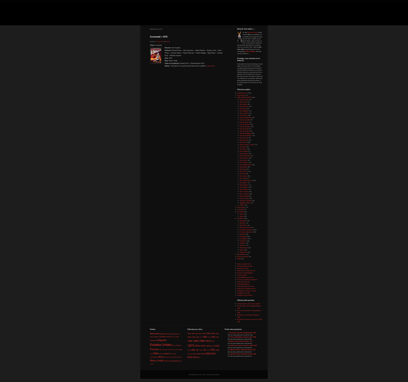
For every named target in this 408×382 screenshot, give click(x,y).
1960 (197, 337)
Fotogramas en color (243, 293)
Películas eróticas (242, 257)
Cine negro (243, 178)
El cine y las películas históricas (247, 280)
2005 (203, 353)
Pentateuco (243, 241)
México (161, 356)
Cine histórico (244, 162)
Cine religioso (244, 187)
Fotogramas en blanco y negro (246, 291)
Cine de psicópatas (245, 135)
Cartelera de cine (242, 93)
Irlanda (180, 349)
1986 (192, 349)
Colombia (168, 337)
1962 (204, 336)
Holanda (165, 349)
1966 (189, 340)
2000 (191, 354)
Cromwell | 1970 (158, 36)
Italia (155, 353)
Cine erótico (243, 149)
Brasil (179, 334)
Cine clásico (243, 115)
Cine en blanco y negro (247, 144)
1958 (189, 337)
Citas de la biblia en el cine (245, 286)
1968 (195, 341)
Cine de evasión (244, 124)
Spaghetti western (245, 203)
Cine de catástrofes (246, 118)
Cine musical (244, 176)
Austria (175, 334)
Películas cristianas (246, 200)
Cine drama (243, 142)
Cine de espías (244, 122)
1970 (208, 341)
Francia (154, 349)
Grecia (160, 349)
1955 (213, 333)
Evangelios (243, 236)
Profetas (242, 245)
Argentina (163, 334)
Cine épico (243, 147)
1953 (204, 333)
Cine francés (243, 160)
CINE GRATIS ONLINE (244, 97)
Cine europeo (244, 153)
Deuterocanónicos (245, 227)
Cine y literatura (244, 194)
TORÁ (239, 259)
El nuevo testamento (246, 232)
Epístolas (242, 234)
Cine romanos (244, 189)
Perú (171, 357)
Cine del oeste (244, 140)
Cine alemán (243, 104)
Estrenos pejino (244, 198)
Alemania (154, 333)
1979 (216, 345)
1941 (199, 334)
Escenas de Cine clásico (244, 295)
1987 (197, 350)
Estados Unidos (161, 344)
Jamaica (161, 354)
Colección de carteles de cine (246, 288)
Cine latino (243, 169)
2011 (199, 357)
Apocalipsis (243, 221)
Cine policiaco (244, 185)
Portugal (179, 357)
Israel (151, 354)
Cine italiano (243, 167)
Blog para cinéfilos (252, 32)
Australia (169, 334)
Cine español (244, 151)
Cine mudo (243, 174)
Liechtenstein (154, 357)
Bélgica (156, 337)
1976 (208, 345)
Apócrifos (242, 223)
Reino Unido (156, 360)
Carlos (168, 41)
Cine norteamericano (246, 180)
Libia (174, 354)
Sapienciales (243, 252)
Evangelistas (244, 239)
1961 (200, 337)
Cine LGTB (240, 209)
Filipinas (178, 345)
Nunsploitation (241, 254)
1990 (201, 350)
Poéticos (242, 243)
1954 (208, 333)
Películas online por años (245, 266)
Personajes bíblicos (243, 284)
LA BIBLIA (240, 218)
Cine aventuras (244, 106)
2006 (208, 353)
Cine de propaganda (246, 133)
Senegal (170, 361)
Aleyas (242, 214)
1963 (209, 337)
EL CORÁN (240, 212)
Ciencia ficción (244, 100)
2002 (198, 354)
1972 (212, 341)
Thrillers (242, 205)
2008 (189, 357)
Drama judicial (244, 196)
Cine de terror (244, 138)
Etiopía (174, 345)
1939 (193, 334)
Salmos (242, 250)
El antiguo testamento (246, 230)
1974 (197, 345)
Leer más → (211, 66)
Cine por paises (242, 275)
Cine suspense (244, 191)
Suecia (176, 360)
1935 (189, 333)
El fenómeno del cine (243, 282)
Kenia (171, 354)
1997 (188, 354)
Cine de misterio (245, 131)
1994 (208, 350)
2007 (213, 353)
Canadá (162, 336)
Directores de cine (242, 268)
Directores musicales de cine (246, 271)
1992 (204, 350)
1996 (217, 350)
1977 (212, 346)
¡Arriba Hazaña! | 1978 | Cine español (248, 304)
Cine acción (243, 102)
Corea (173, 337)
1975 (202, 345)
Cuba (177, 337)
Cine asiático (241, 95)
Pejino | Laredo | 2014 (243, 264)
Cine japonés (241, 207)
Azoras (242, 216)
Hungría (176, 349)
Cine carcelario (244, 113)
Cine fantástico (244, 158)
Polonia (174, 357)
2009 (194, 357)
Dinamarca (153, 340)
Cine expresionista (245, 156)
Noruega (167, 357)
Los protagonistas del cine (245, 277)
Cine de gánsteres (245, 127)
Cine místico (243, 171)
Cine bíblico (243, 225)
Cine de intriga (244, 129)
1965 (217, 337)
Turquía (152, 364)
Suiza (180, 361)
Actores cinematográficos (245, 273)
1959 (193, 337)
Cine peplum (243, 183)
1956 (217, 334)
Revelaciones (244, 248)
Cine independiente (245, 165)
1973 (190, 345)
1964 (213, 336)
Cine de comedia (245, 120)
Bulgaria (152, 337)
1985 (188, 350)
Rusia (166, 361)
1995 (212, 349)
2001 (194, 354)
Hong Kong (170, 349)
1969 (202, 341)
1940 (196, 334)
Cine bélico (243, 109)
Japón (166, 353)
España (162, 340)
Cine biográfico (244, 111)
